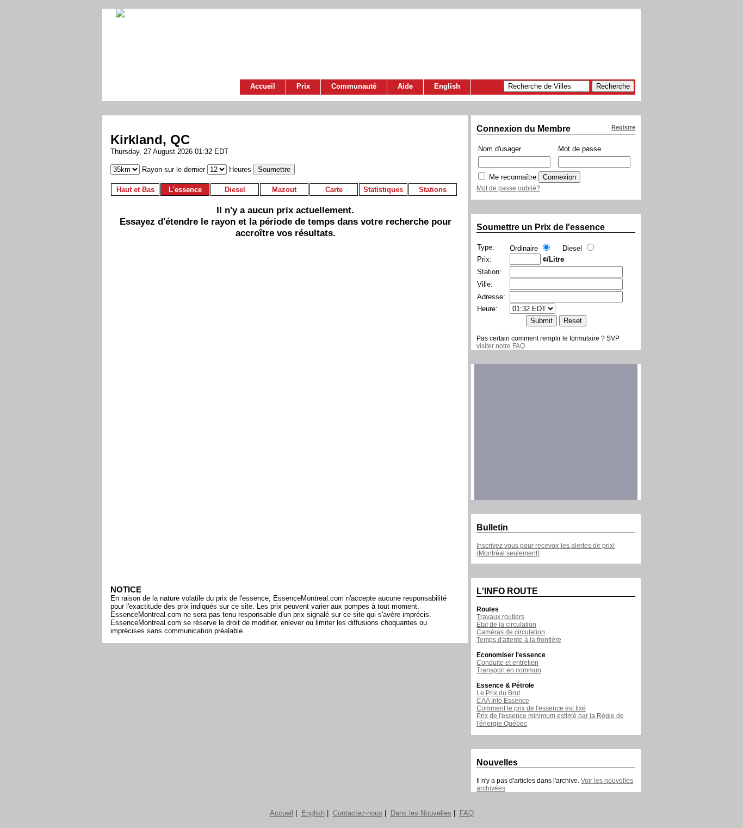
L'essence (185, 190)
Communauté (353, 86)
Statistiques (383, 190)
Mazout (284, 190)
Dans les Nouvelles (421, 813)
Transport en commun (508, 670)
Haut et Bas (135, 190)
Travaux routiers (500, 617)
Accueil (262, 86)
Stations (433, 190)
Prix (303, 86)
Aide (405, 86)
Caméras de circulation (510, 632)
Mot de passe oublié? (508, 188)
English (447, 86)
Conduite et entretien (507, 662)
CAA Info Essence (502, 701)
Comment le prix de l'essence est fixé (531, 708)
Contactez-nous (357, 813)
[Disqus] (285, 416)
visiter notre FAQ (500, 346)
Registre (623, 127)
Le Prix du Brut (498, 693)
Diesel (235, 190)
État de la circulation (506, 624)
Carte (334, 190)
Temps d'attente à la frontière (518, 640)
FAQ (467, 813)
